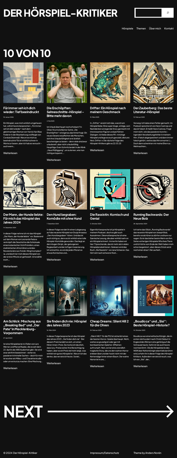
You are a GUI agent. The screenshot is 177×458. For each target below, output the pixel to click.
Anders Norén (153, 452)
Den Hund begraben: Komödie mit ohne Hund (64, 216)
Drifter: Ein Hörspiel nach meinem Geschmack (108, 110)
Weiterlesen (10, 153)
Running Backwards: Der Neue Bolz (151, 216)
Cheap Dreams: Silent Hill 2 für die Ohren (109, 323)
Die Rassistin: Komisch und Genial (109, 216)
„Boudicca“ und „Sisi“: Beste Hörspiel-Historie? (151, 323)
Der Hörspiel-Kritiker (60, 13)
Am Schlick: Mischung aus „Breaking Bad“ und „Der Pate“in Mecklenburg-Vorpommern (22, 327)
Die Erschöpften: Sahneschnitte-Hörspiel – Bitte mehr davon (65, 112)
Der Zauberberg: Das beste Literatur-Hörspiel (152, 110)
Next (88, 411)
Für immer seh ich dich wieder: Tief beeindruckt (21, 110)
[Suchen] (167, 13)
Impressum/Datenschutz (104, 452)
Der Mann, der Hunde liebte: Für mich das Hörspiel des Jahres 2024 (23, 218)
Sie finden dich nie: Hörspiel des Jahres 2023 (67, 323)
